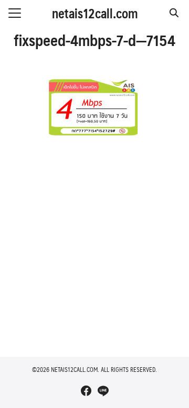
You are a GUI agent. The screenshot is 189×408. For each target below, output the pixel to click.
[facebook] (86, 390)
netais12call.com (95, 13)
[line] (103, 390)
